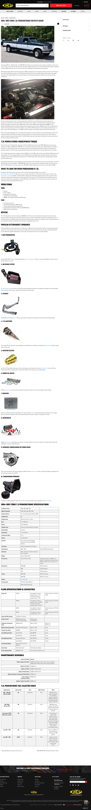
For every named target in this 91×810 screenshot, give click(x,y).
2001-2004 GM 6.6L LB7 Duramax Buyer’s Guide (47, 750)
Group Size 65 (24, 579)
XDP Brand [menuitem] (63, 11)
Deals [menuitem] (83, 11)
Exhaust (5, 294)
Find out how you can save (64, 769)
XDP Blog (36, 779)
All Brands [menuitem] (73, 11)
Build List (37, 786)
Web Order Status (3, 782)
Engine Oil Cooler (8, 373)
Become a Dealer (20, 786)
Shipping (1, 784)
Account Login (3, 779)
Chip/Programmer (8, 235)
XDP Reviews (37, 784)
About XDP (19, 784)
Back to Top (85, 808)
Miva (40, 804)
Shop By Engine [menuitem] (9, 11)
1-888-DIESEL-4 (57, 784)
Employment (19, 782)
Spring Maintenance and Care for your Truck (12, 750)
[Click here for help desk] (86, 803)
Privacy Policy (50, 804)
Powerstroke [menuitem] (20, 11)
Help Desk (86, 1)
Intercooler (7, 418)
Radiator (5, 393)
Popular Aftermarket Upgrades (15, 224)
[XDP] (7, 5)
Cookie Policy (44, 804)
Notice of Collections (58, 804)
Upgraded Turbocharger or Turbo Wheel (17, 447)
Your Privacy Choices (77, 804)
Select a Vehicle (63, 5)
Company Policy (20, 781)
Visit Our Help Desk (58, 780)
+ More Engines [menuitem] (54, 11)
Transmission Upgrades (11, 477)
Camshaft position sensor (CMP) (8, 174)
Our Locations (20, 779)
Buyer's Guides (4, 17)
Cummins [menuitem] (29, 11)
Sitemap (2, 808)
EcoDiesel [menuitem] (45, 11)
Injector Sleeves (8, 351)
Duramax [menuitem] (36, 11)
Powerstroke (12, 17)
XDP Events (37, 781)
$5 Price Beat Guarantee (39, 782)
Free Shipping (40, 1)
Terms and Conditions (34, 804)
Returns (1, 786)
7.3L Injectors (7, 321)
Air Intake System (8, 264)
